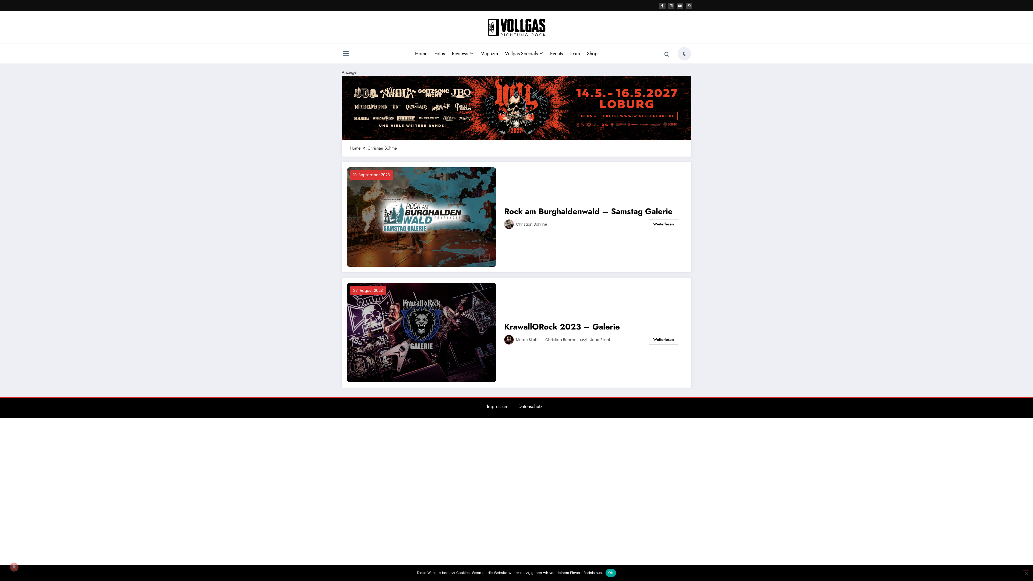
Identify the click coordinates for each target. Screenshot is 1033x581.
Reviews (460, 53)
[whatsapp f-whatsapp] (689, 6)
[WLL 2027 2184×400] (516, 107)
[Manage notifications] (14, 567)
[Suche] (667, 54)
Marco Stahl (527, 339)
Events (556, 53)
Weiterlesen (663, 224)
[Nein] (1026, 573)
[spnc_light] (684, 54)
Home (421, 53)
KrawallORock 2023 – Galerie (562, 326)
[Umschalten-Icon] (346, 54)
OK (610, 573)
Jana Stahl (600, 339)
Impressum (497, 406)
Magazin (489, 53)
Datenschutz (530, 406)
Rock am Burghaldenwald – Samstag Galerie (588, 211)
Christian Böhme (531, 224)
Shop (592, 53)
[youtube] (680, 6)
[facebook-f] (662, 6)
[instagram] (671, 6)
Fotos (439, 53)
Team (575, 53)
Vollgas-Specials (521, 53)
